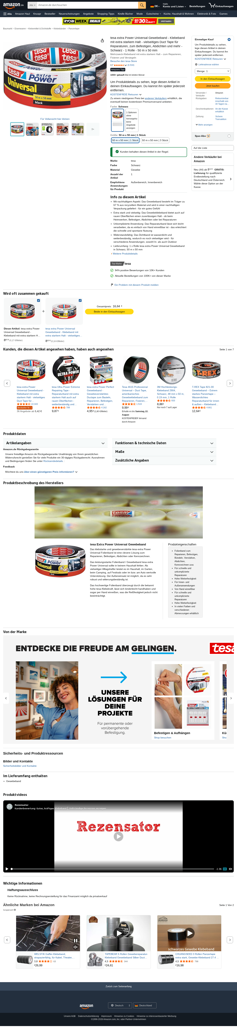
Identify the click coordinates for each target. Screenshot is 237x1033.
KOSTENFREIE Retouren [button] (209, 58)
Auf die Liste (200, 148)
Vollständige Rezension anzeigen (87, 808)
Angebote (88, 13)
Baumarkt (7, 28)
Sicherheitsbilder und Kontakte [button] (20, 765)
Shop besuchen (162, 737)
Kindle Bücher (125, 13)
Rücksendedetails (53, 461)
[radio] (17, 129)
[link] (64, 311)
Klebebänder (60, 28)
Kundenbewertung (25, 808)
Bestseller (50, 13)
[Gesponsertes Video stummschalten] (76, 947)
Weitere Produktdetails (125, 253)
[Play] (6, 869)
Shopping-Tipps (105, 13)
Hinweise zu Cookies (124, 1016)
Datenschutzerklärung (88, 1016)
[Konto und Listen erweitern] (185, 6)
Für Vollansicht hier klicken (55, 119)
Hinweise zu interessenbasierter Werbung (156, 1016)
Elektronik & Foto (206, 13)
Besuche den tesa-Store (123, 61)
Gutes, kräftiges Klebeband (51, 808)
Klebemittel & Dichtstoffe (39, 28)
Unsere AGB (69, 1016)
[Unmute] (230, 869)
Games (223, 13)
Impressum (106, 1016)
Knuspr (37, 13)
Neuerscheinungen (69, 13)
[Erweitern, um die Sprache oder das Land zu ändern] (159, 6)
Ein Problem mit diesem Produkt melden (137, 284)
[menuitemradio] (225, 869)
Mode (140, 13)
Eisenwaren (20, 28)
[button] (7, 13)
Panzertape (74, 28)
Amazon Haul (22, 13)
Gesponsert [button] (8, 910)
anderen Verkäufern (156, 98)
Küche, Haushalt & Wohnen (179, 13)
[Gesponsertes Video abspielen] (118, 933)
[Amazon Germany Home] (86, 1006)
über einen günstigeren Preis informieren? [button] (49, 471)
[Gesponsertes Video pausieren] (76, 941)
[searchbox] (87, 5)
